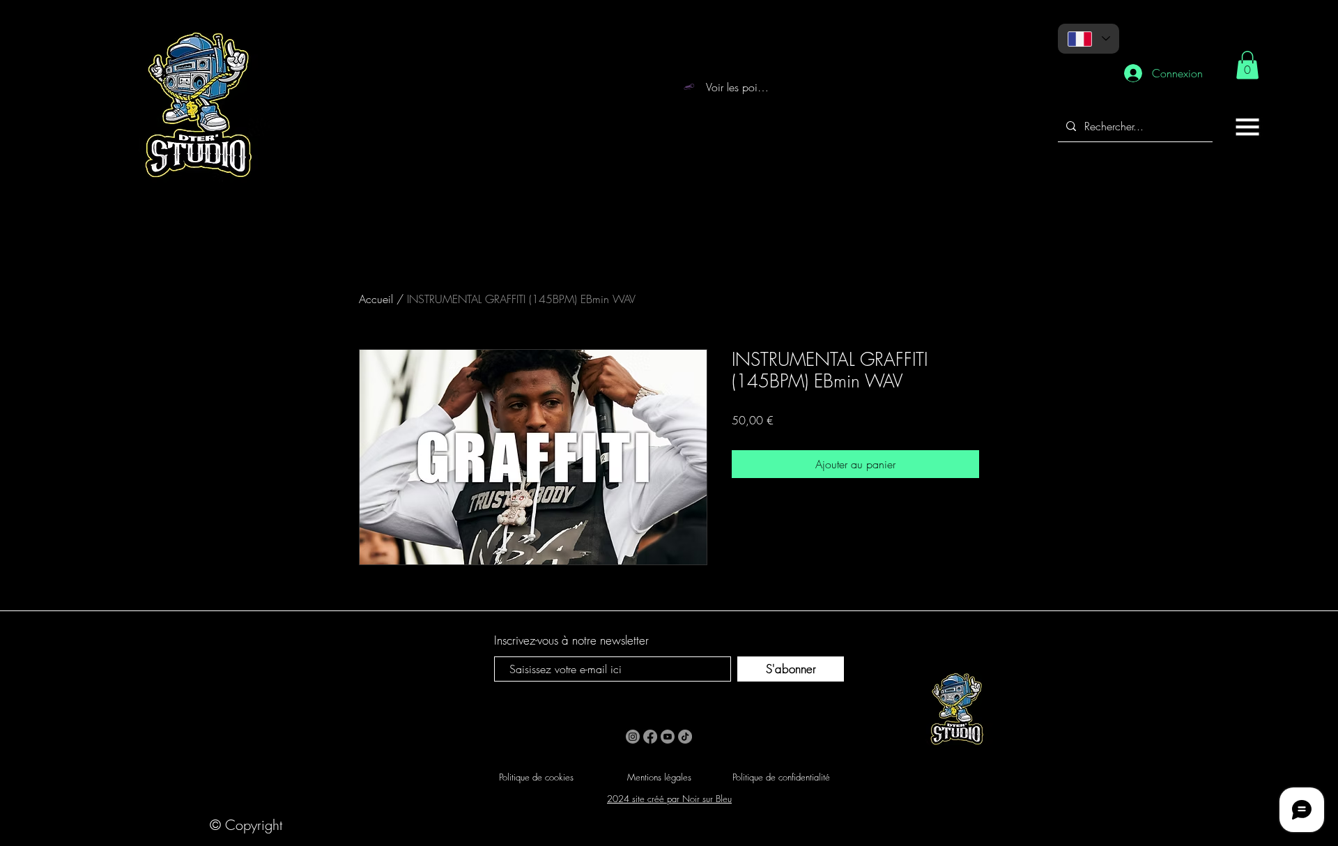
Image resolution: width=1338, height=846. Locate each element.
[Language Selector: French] (1088, 39)
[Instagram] (633, 737)
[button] (1247, 126)
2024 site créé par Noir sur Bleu (669, 798)
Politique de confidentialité (781, 777)
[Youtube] (668, 737)
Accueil (376, 299)
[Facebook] (650, 737)
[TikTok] (685, 737)
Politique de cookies (536, 777)
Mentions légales (659, 777)
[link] (1247, 65)
